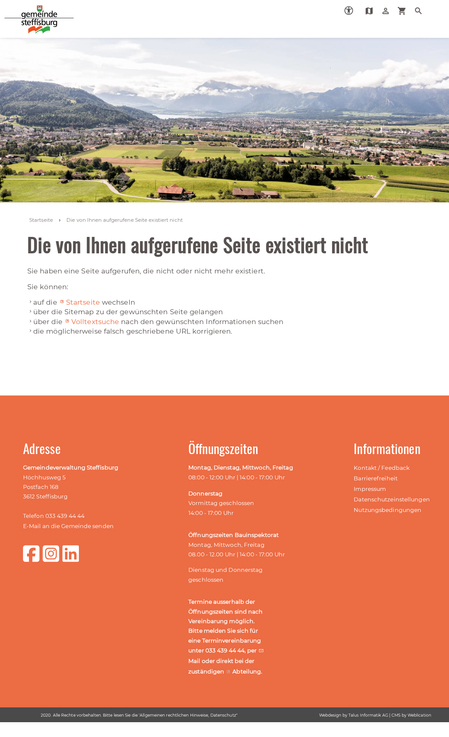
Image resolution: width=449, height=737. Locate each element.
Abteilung (246, 671)
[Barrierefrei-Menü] (348, 10)
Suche (421, 10)
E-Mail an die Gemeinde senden (68, 526)
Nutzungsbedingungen (387, 510)
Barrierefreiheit (376, 478)
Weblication (419, 715)
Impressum (370, 489)
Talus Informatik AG (368, 715)
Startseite (83, 302)
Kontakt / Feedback (382, 468)
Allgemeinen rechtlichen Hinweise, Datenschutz (188, 715)
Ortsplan (372, 10)
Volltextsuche (95, 322)
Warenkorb (404, 10)
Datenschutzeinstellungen (392, 499)
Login (388, 10)
